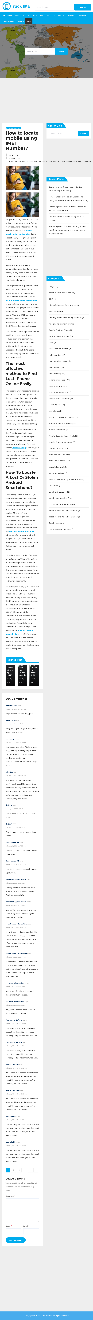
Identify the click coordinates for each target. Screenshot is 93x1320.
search (83, 7)
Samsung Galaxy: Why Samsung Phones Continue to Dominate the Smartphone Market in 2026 (67, 230)
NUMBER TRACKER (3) (59, 454)
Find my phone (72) (58, 311)
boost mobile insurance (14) (62, 293)
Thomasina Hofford (14, 1020)
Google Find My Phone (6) (61, 330)
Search (83, 133)
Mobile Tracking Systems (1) (62, 442)
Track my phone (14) (58, 523)
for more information (15, 983)
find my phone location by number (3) (67, 317)
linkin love (10, 720)
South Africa (59, 15)
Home (9, 15)
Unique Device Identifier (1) (61, 529)
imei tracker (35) (56, 367)
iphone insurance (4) (58, 386)
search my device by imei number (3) (66, 479)
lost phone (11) (55, 411)
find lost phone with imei (31, 161)
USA (41, 15)
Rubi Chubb (11, 1116)
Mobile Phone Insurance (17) (62, 423)
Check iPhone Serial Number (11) (64, 305)
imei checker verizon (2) (60, 349)
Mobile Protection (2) (58, 429)
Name (9, 1226)
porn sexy (10, 739)
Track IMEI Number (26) (60, 498)
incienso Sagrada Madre (16, 879)
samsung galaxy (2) (58, 473)
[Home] (4, 15)
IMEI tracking (16, 161)
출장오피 (9, 805)
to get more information (16, 924)
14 (30, 1170)
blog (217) (53, 286)
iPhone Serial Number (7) (61, 398)
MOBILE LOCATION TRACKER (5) (64, 417)
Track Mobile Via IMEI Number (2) (65, 517)
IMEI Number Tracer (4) (60, 361)
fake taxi (9, 772)
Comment (10, 1196)
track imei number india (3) (62, 504)
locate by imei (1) (57, 405)
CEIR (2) (52, 299)
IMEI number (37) (57, 355)
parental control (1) (58, 467)
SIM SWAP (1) (55, 486)
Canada (71, 15)
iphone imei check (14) (59, 380)
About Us (31, 15)
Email (26, 1226)
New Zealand (8, 21)
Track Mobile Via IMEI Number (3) (65, 510)
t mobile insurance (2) (59, 492)
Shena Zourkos (12, 1064)
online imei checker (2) (59, 461)
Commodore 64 (12, 842)
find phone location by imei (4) (63, 324)
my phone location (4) (59, 448)
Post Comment (15, 1240)
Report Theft (20, 15)
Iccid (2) (52, 342)
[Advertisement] (46, 102)
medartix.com (11, 705)
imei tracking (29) (57, 373)
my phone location (13, 128)
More (20, 21)
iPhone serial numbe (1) (60, 392)
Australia (82, 15)
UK (48, 15)
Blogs (29, 21)
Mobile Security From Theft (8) (63, 436)
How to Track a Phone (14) (61, 336)
